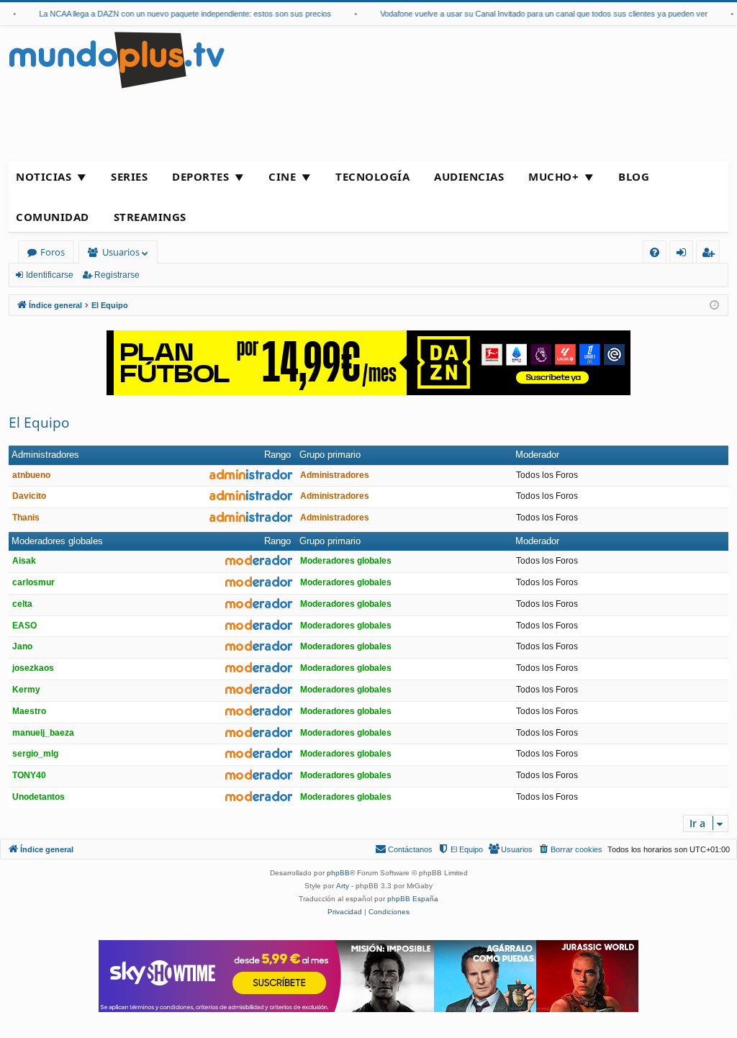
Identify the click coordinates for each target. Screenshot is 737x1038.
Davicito (29, 496)
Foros (52, 251)
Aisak (24, 561)
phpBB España (412, 899)
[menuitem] (654, 252)
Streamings (150, 216)
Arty (342, 886)
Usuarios (121, 251)
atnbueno (31, 475)
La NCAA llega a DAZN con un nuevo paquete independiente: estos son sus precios (177, 13)
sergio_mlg (35, 754)
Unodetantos (38, 797)
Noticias (43, 176)
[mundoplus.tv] (117, 59)
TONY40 (29, 775)
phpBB (338, 873)
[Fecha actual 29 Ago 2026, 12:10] (714, 305)
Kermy (26, 690)
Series (129, 176)
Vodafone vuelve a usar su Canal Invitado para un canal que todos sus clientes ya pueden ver (536, 13)
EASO (24, 625)
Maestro (29, 711)
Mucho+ (553, 176)
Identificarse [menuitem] (684, 254)
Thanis (26, 518)
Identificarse (49, 275)
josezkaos (33, 668)
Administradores (45, 454)
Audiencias (469, 176)
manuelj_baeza (43, 733)
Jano (22, 646)
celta (22, 604)
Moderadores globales (57, 541)
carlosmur (33, 582)
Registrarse (117, 275)
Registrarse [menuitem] (711, 254)
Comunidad (52, 216)
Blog (633, 176)
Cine (282, 176)
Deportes (200, 176)
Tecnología (372, 176)
